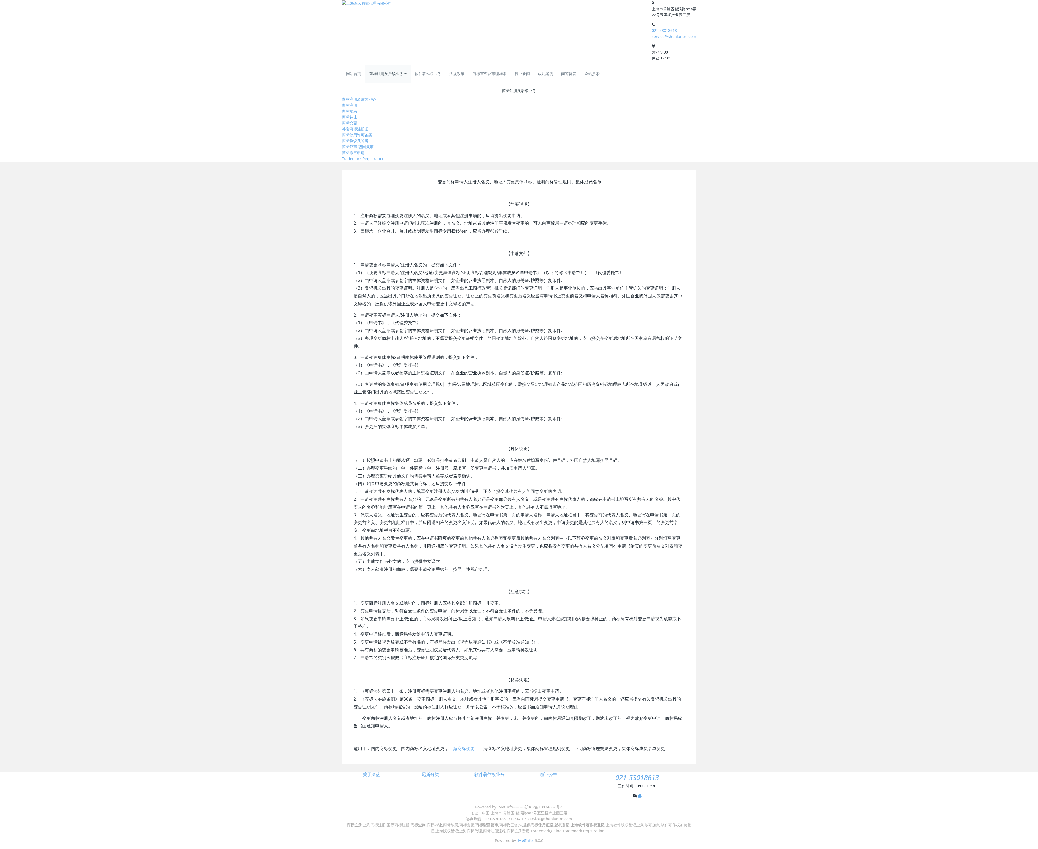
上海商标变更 (462, 748)
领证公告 (548, 774)
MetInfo (525, 840)
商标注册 (349, 105)
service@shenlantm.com (674, 36)
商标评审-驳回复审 (358, 146)
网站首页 (353, 73)
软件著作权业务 (428, 73)
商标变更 (349, 122)
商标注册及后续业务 (386, 73)
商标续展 (349, 111)
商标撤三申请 (353, 152)
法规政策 (456, 73)
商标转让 (349, 117)
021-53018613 (664, 30)
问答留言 (568, 73)
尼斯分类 (430, 774)
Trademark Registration (363, 158)
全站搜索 (592, 73)
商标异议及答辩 (355, 140)
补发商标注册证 (355, 128)
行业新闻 (522, 73)
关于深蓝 (371, 774)
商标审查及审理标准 (490, 73)
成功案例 (545, 73)
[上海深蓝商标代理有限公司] (367, 3)
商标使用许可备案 (357, 134)
